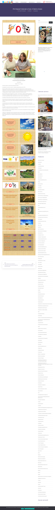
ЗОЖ (39, 205)
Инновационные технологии (42, 217)
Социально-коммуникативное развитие (44, 413)
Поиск (39, 20)
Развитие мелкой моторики (42, 371)
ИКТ (38, 213)
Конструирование (41, 244)
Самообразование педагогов (43, 394)
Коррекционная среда (42, 250)
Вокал (39, 181)
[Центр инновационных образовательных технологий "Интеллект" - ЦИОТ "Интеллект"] (7, 2)
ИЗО (38, 209)
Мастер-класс (40, 266)
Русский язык (40, 390)
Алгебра (39, 164)
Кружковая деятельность (42, 252)
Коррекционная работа (42, 248)
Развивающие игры (41, 367)
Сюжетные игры (40, 425)
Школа (39, 484)
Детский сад (40, 191)
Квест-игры (40, 225)
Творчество (40, 433)
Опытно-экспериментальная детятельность (45, 317)
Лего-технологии (41, 256)
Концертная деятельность (42, 246)
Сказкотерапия (40, 403)
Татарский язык (40, 431)
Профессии (40, 348)
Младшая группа (40, 282)
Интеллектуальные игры (42, 221)
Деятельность (31, 2)
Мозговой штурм (41, 288)
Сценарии (39, 423)
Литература (40, 258)
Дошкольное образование (42, 197)
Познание (39, 336)
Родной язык (40, 386)
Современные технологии (42, 409)
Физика (39, 454)
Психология (40, 352)
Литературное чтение (41, 260)
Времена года (40, 183)
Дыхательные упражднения (42, 199)
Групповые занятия (41, 189)
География (39, 185)
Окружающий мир (41, 313)
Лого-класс (40, 262)
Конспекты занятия (41, 242)
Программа (40, 340)
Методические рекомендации (43, 276)
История (39, 223)
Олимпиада (40, 315)
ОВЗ (38, 311)
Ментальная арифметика (42, 270)
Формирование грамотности (42, 464)
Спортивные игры (41, 417)
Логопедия (40, 264)
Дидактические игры (41, 193)
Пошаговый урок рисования (42, 338)
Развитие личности (41, 369)
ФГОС (39, 452)
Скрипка (39, 405)
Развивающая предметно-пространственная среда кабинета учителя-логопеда (45, 364)
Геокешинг (40, 187)
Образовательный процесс (42, 307)
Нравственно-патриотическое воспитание (45, 303)
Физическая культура (41, 456)
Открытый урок (40, 322)
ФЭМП (39, 472)
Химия (39, 474)
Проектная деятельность (42, 346)
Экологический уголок (41, 486)
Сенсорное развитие (41, 399)
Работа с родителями (41, 354)
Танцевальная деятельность (42, 427)
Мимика (39, 278)
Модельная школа (41, 286)
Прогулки (39, 344)
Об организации (23, 2)
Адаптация (40, 162)
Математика (40, 268)
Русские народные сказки (42, 388)
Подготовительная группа (42, 332)
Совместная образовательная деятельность (45, 407)
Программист (40, 342)
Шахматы (39, 482)
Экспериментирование (42, 492)
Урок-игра (40, 450)
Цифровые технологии (41, 478)
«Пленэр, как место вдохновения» (43, 131)
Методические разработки (42, 274)
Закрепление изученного (42, 201)
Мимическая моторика (42, 280)
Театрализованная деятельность (43, 435)
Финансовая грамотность (42, 460)
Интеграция (40, 219)
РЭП (38, 392)
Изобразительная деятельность (43, 211)
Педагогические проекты (42, 328)
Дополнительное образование (43, 195)
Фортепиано (40, 466)
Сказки (39, 401)
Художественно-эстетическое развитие (44, 476)
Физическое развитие (41, 458)
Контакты (38, 2)
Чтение (39, 480)
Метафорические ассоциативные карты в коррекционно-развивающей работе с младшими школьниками (45, 148)
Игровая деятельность (41, 207)
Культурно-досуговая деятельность (44, 254)
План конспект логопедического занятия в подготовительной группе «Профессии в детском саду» (45, 113)
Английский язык (41, 166)
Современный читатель (42, 411)
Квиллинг (39, 227)
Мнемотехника (40, 284)
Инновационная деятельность (43, 215)
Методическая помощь (42, 272)
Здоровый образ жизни (42, 203)
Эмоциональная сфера (41, 494)
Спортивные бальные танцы (42, 415)
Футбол (39, 470)
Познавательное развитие (42, 334)
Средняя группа (40, 419)
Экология (39, 488)
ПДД (39, 326)
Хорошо (22, 508)
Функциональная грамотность (43, 468)
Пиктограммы (40, 330)
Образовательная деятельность (43, 305)
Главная (16, 2)
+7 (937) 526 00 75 (49, 2)
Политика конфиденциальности (29, 508)
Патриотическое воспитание (43, 324)
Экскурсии (40, 490)
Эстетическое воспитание (42, 496)
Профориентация (41, 350)
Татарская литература (41, 429)
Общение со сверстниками (42, 309)
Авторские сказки (41, 160)
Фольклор (39, 462)
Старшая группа (40, 421)
